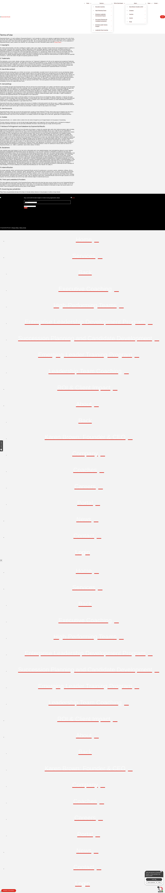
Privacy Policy (57, 42)
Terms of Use (23, 227)
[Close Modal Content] (1, 560)
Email (25, 204)
